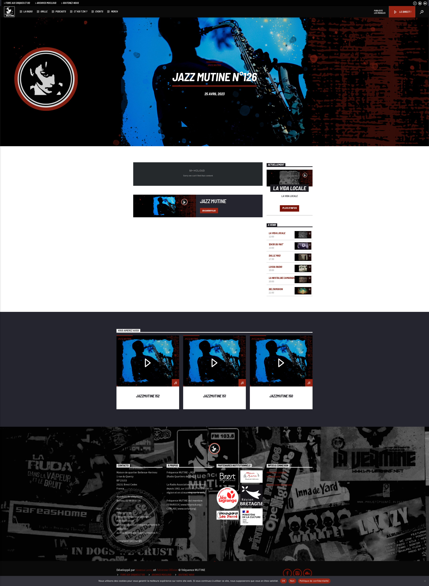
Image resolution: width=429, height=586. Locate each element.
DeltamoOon (276, 289)
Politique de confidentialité (314, 580)
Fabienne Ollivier (167, 570)
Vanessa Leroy (144, 570)
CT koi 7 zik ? (80, 11)
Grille (44, 11)
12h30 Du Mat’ (276, 244)
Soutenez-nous (71, 3)
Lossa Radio (275, 266)
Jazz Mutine (214, 65)
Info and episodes (289, 208)
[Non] (424, 581)
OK (283, 580)
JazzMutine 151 (214, 396)
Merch (114, 11)
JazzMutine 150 (281, 396)
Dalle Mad (275, 255)
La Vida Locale (277, 233)
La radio (28, 11)
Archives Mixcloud (46, 3)
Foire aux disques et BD (18, 3)
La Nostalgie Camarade (282, 277)
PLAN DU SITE (273, 476)
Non (292, 580)
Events (99, 11)
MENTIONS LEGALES (277, 472)
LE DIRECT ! (405, 11)
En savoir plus (209, 210)
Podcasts (60, 11)
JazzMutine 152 (148, 396)
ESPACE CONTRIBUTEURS (279, 484)
